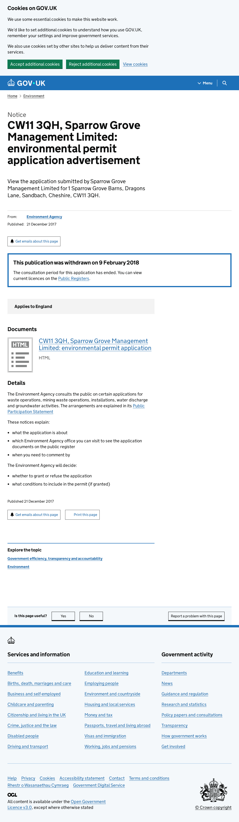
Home (12, 96)
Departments (174, 672)
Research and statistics (184, 704)
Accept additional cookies (35, 64)
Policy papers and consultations (192, 715)
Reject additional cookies (93, 64)
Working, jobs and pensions (110, 746)
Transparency (175, 725)
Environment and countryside (112, 694)
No (96, 616)
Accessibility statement (82, 778)
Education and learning (106, 672)
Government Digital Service (99, 785)
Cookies (47, 778)
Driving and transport (27, 746)
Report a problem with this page (196, 616)
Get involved (173, 746)
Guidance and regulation (185, 694)
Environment (33, 96)
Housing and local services (109, 704)
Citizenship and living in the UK (36, 715)
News (167, 683)
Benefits (15, 672)
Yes (68, 616)
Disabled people (23, 736)
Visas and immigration (105, 736)
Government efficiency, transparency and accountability (54, 558)
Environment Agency (44, 216)
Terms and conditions (149, 778)
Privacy (28, 778)
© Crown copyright (213, 807)
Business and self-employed (34, 694)
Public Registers (73, 278)
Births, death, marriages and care (39, 683)
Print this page (85, 514)
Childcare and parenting (30, 704)
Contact (117, 778)
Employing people (101, 683)
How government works (184, 736)
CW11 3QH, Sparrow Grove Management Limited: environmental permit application (95, 344)
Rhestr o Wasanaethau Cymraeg (38, 785)
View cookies (135, 64)
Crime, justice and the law (32, 725)
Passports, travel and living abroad (117, 725)
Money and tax (98, 715)
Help (12, 778)
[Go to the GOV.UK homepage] (26, 83)
